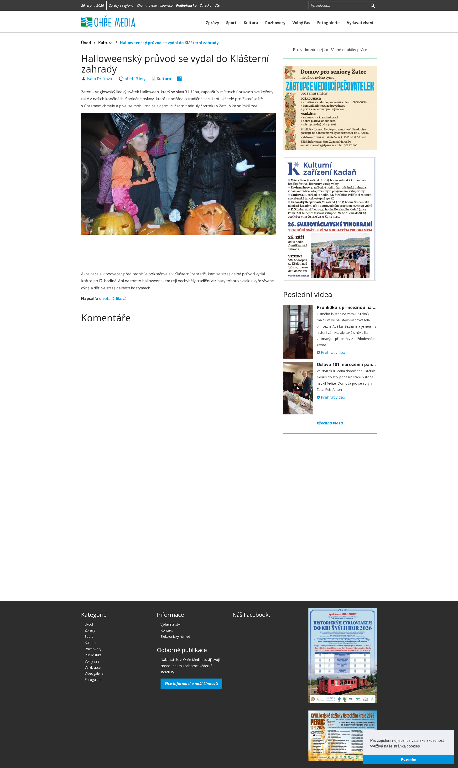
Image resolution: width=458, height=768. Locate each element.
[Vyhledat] (373, 5)
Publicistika (93, 655)
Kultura (251, 22)
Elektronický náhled (175, 636)
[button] (421, 746)
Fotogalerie (328, 22)
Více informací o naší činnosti (191, 683)
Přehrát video (332, 352)
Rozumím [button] (408, 759)
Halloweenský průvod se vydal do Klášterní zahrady (169, 42)
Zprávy (212, 22)
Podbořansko (186, 5)
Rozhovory (275, 22)
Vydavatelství (360, 22)
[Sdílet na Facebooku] (179, 78)
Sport (231, 22)
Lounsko (166, 5)
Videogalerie (94, 673)
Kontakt (167, 630)
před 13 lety (135, 78)
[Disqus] (178, 393)
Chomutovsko (147, 5)
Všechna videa (330, 423)
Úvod (86, 42)
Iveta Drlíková (100, 78)
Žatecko (205, 5)
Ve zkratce (93, 667)
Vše (217, 5)
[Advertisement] (178, 251)
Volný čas (301, 22)
